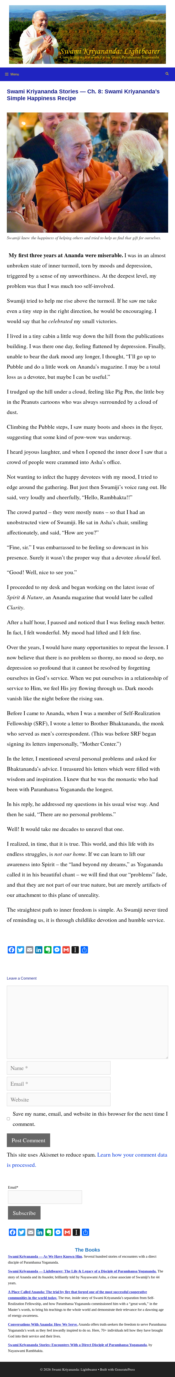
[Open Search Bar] (167, 73)
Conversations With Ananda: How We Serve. (43, 1324)
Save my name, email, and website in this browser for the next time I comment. (90, 1119)
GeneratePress (125, 1369)
